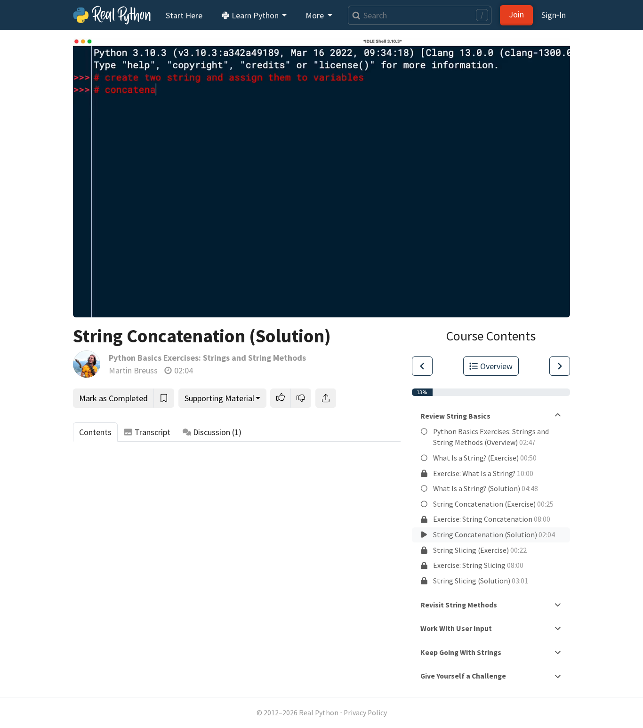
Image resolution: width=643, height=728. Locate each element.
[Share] (325, 398)
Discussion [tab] (217, 432)
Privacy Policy (365, 712)
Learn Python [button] (255, 15)
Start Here (184, 15)
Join (516, 14)
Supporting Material (219, 398)
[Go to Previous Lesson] (422, 366)
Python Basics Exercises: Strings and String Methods (207, 357)
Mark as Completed (113, 398)
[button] (280, 398)
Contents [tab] (95, 432)
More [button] (315, 15)
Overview (496, 366)
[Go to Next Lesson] (559, 366)
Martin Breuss (133, 370)
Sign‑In (553, 14)
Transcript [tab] (152, 432)
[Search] (354, 15)
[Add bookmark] (163, 398)
